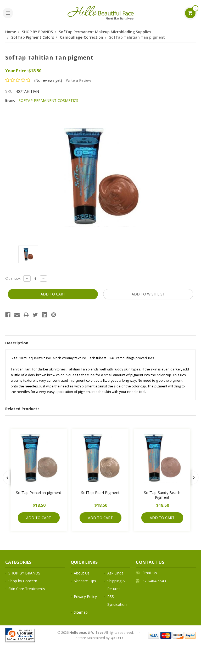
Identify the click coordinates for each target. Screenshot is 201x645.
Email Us (149, 572)
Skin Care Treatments (26, 588)
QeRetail (118, 637)
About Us (82, 573)
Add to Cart (38, 517)
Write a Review (78, 80)
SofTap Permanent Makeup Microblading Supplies (105, 31)
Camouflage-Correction (81, 37)
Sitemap (81, 612)
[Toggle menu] (8, 13)
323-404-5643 (154, 580)
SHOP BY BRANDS (37, 31)
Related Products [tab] (22, 408)
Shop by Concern (22, 580)
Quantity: (13, 278)
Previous (7, 477)
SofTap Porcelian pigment (39, 492)
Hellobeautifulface (86, 632)
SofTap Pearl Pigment (100, 492)
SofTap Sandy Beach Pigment (162, 495)
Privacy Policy (85, 596)
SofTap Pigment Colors (32, 37)
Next (195, 477)
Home (10, 31)
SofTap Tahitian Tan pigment (137, 37)
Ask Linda (115, 573)
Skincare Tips (85, 580)
